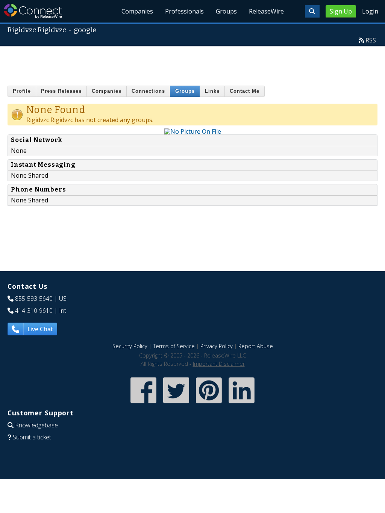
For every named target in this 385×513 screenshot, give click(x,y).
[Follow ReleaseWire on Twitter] (176, 403)
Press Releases (61, 91)
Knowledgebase (36, 425)
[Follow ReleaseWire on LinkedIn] (241, 403)
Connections (148, 91)
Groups (226, 11)
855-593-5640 (34, 298)
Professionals (184, 11)
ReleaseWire (266, 11)
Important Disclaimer (219, 363)
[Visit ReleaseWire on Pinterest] (208, 403)
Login (370, 11)
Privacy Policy (216, 346)
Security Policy (129, 346)
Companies (137, 11)
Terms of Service (174, 346)
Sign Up (341, 11)
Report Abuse (255, 346)
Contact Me (244, 91)
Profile (22, 91)
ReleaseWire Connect (33, 11)
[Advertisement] (192, 63)
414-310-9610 (34, 310)
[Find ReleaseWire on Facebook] (143, 403)
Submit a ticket (32, 437)
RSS (370, 40)
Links (212, 91)
